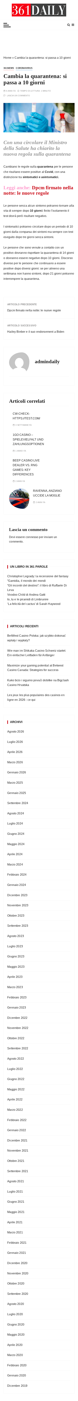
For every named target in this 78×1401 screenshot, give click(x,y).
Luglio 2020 (15, 1314)
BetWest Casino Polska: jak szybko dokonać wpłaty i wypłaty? (36, 638)
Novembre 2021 (17, 1150)
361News (8, 68)
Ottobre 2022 (15, 1038)
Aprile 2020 (14, 1344)
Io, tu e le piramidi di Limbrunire (27, 599)
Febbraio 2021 (16, 1242)
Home (7, 57)
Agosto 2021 (15, 1181)
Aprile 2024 (14, 854)
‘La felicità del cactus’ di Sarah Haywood (33, 603)
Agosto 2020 (15, 1303)
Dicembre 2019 (17, 1385)
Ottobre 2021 (15, 1160)
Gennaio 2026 (16, 772)
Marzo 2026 (15, 762)
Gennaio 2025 (16, 793)
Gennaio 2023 (16, 1007)
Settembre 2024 (17, 803)
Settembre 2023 (17, 925)
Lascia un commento (18, 96)
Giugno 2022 (15, 1079)
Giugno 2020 (15, 1324)
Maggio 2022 (15, 1089)
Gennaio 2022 (16, 1130)
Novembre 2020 (17, 1273)
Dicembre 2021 (17, 1140)
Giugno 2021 (15, 1201)
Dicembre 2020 (17, 1263)
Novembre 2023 (17, 905)
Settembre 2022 (17, 1048)
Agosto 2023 (15, 936)
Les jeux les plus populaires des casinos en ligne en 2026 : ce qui (35, 697)
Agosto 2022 (15, 1058)
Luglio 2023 (15, 946)
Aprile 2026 (14, 752)
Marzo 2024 (15, 864)
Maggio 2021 (15, 1212)
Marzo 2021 (15, 1232)
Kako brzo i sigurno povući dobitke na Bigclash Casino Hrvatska (38, 683)
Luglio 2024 (15, 823)
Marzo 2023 (15, 987)
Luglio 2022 (15, 1068)
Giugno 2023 (15, 956)
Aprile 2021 (14, 1222)
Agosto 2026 (15, 731)
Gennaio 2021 (16, 1252)
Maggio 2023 (15, 966)
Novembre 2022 (17, 1027)
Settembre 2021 (17, 1171)
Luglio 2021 (15, 1191)
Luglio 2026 (15, 741)
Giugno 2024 (15, 833)
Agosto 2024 (15, 813)
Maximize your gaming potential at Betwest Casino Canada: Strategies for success (35, 668)
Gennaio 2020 (16, 1375)
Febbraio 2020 (16, 1365)
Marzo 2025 (15, 782)
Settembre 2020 (17, 1293)
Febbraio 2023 (16, 997)
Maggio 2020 (15, 1334)
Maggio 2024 (15, 844)
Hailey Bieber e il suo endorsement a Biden (35, 331)
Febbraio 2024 (16, 874)
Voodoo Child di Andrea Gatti (26, 594)
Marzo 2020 (15, 1355)
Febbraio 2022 (16, 1120)
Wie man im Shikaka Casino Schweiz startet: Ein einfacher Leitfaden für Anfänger (36, 653)
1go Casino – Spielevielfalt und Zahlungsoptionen (28, 439)
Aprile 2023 (14, 976)
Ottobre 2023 (15, 915)
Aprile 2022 (14, 1099)
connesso (32, 537)
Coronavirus (24, 68)
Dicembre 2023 (17, 895)
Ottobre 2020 (15, 1283)
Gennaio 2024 (16, 884)
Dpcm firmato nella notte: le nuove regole (38, 190)
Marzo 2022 (15, 1109)
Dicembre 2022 (17, 1017)
